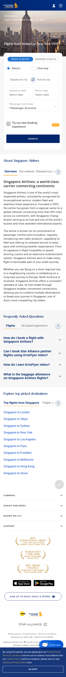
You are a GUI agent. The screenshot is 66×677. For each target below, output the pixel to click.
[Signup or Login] (57, 5)
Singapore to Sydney (17, 425)
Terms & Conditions (12, 655)
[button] (19, 80)
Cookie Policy (13, 658)
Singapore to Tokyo (16, 418)
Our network (26, 171)
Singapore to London (17, 412)
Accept (33, 669)
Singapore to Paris (15, 446)
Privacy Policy (53, 651)
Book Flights (20, 59)
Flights (10, 325)
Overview (10, 171)
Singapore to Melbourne (19, 459)
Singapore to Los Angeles (20, 439)
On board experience (34, 325)
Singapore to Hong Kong (19, 466)
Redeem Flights (45, 59)
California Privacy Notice (15, 662)
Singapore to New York (18, 432)
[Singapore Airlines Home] (11, 9)
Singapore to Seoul (16, 473)
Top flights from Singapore (21, 402)
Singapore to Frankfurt (17, 452)
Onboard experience (48, 171)
